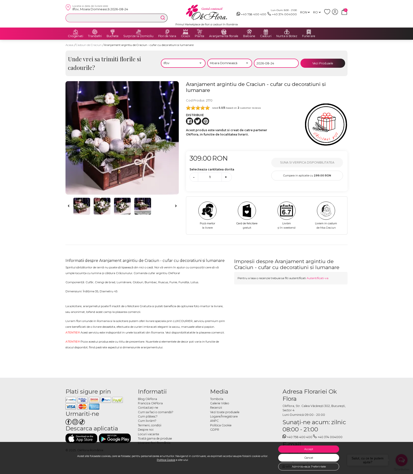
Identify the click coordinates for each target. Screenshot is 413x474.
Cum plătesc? (148, 416)
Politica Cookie (166, 460)
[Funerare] (308, 31)
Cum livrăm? (147, 421)
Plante (199, 36)
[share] (189, 121)
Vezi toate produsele (224, 412)
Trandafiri (95, 36)
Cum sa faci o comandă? (155, 412)
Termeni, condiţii (149, 425)
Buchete (113, 36)
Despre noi (145, 429)
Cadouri (266, 36)
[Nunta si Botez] (286, 31)
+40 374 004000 (284, 14)
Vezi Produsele (322, 63)
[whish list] (328, 14)
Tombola (216, 399)
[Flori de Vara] (167, 31)
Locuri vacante (148, 434)
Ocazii (185, 36)
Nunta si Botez (286, 36)
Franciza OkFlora (150, 403)
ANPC (214, 421)
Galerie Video (219, 403)
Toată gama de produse (155, 438)
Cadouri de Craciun (89, 45)
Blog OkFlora (147, 399)
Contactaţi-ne (148, 407)
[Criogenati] (75, 31)
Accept (308, 449)
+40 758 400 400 (253, 14)
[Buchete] (112, 31)
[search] (163, 18)
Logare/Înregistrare (224, 416)
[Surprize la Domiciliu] (138, 31)
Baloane (249, 36)
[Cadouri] (265, 31)
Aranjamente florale (223, 36)
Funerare (308, 36)
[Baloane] (249, 31)
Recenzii (216, 407)
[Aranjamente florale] (223, 31)
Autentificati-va (317, 278)
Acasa (69, 45)
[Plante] (199, 31)
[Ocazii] (185, 31)
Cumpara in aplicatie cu (307, 175)
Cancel (308, 457)
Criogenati (75, 36)
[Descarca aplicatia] (81, 438)
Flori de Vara (167, 36)
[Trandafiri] (95, 31)
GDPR (214, 429)
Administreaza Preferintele (309, 466)
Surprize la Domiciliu (138, 36)
